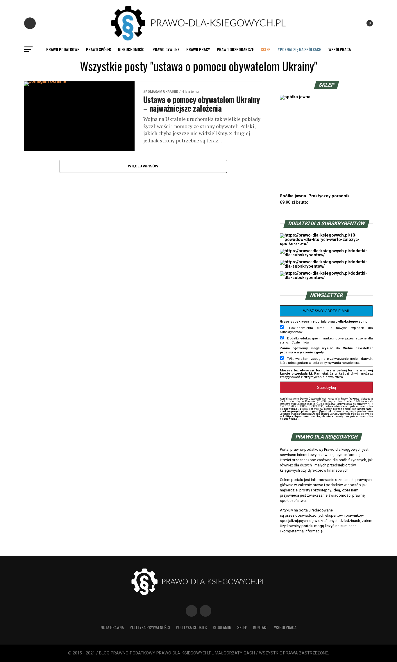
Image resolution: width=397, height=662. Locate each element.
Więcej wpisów (143, 166)
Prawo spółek (98, 49)
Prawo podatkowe (62, 49)
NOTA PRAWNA (112, 627)
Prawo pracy (198, 49)
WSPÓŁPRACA (339, 49)
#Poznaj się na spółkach (299, 49)
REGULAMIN (222, 627)
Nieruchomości (132, 49)
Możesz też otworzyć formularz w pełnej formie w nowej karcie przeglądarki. (326, 372)
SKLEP (266, 49)
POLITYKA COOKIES (191, 627)
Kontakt (260, 627)
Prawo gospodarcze (235, 49)
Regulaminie (324, 416)
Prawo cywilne (166, 49)
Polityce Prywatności (296, 416)
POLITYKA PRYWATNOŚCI (150, 627)
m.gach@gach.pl (320, 411)
